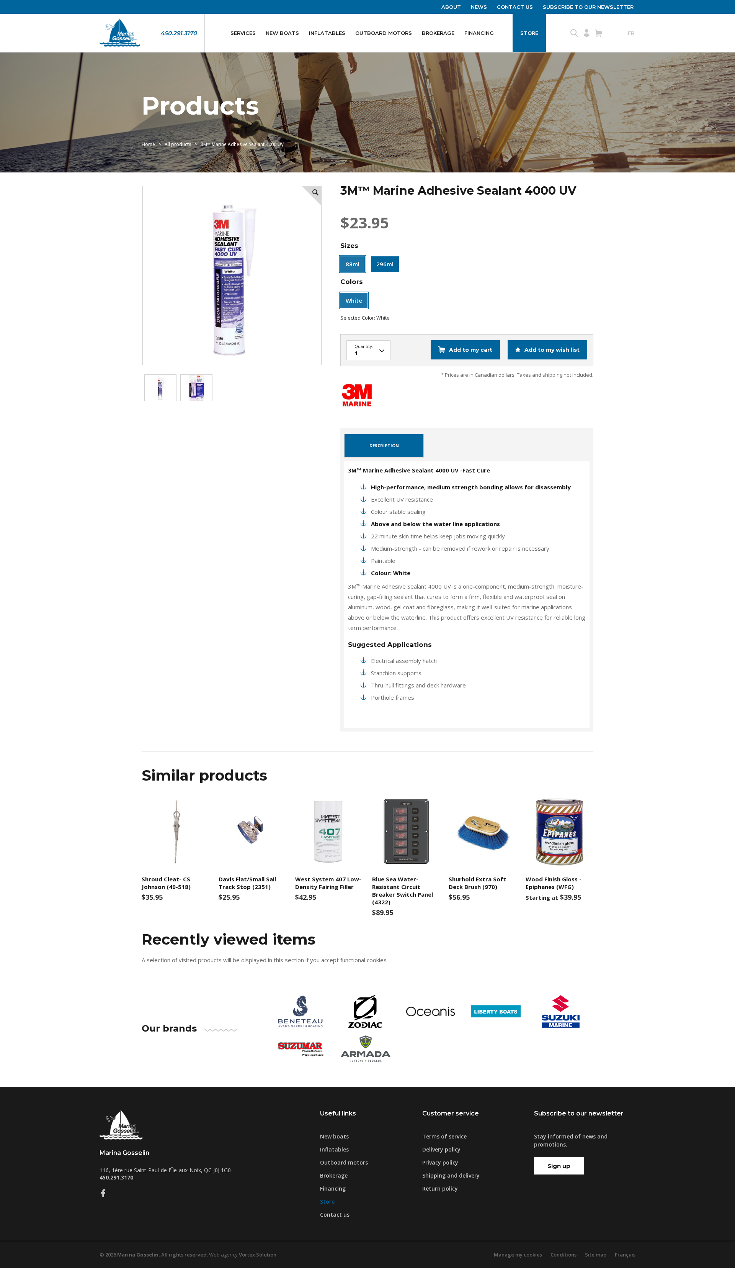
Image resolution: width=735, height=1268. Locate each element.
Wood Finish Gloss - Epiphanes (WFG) (553, 883)
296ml (385, 264)
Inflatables (327, 33)
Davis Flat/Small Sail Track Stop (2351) (247, 883)
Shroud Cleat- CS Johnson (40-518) (166, 883)
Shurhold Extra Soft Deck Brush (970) (477, 883)
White (354, 300)
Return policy (440, 1188)
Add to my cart (470, 349)
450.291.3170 (178, 33)
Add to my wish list (551, 349)
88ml (352, 264)
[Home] (120, 33)
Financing (479, 33)
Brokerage (438, 33)
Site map (595, 1254)
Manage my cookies (518, 1254)
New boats (282, 33)
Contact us (515, 7)
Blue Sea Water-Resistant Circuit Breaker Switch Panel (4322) (402, 890)
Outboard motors (383, 33)
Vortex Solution (257, 1254)
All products (178, 144)
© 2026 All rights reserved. (154, 1254)
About (451, 7)
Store (529, 33)
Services (243, 33)
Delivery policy (441, 1149)
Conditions (563, 1254)
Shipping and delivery (451, 1175)
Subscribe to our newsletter (588, 7)
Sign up (558, 1166)
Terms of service (444, 1136)
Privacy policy (440, 1162)
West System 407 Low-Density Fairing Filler (328, 883)
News (479, 7)
